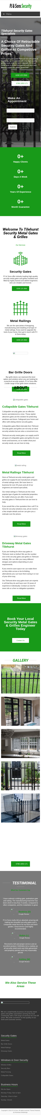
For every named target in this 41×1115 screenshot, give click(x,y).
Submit (12, 127)
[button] (20, 978)
